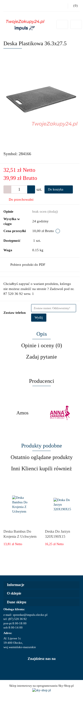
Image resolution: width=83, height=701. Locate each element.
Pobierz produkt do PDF (27, 264)
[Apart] (61, 413)
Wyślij (39, 317)
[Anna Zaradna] (22, 413)
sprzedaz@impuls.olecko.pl (30, 614)
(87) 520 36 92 (17, 619)
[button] (41, 585)
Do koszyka (56, 189)
